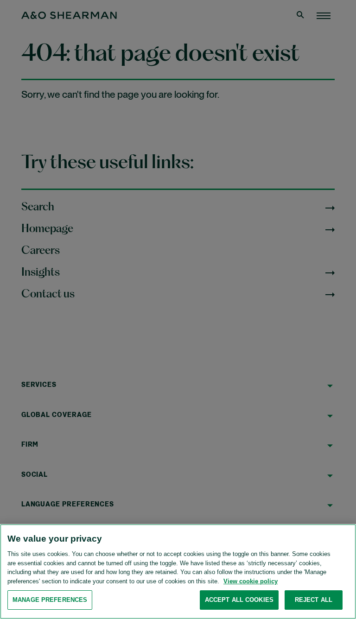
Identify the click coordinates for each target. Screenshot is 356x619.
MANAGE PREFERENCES (50, 599)
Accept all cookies (239, 599)
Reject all (313, 599)
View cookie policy (250, 581)
